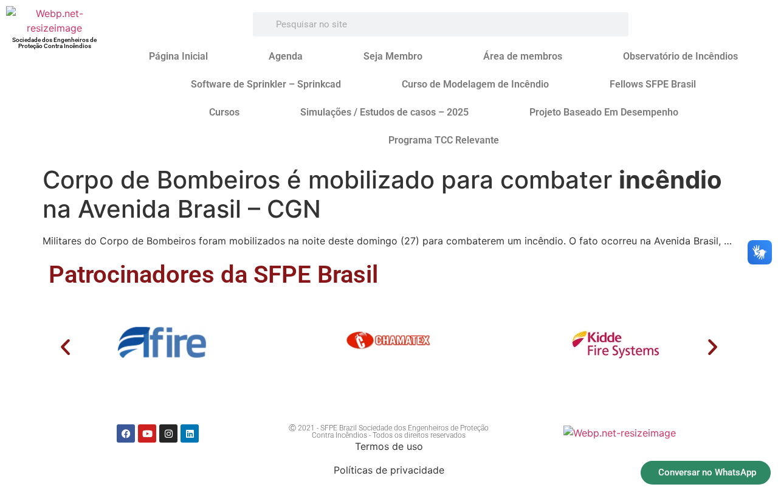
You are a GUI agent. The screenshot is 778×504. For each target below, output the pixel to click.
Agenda (286, 56)
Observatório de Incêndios (680, 56)
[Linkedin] (190, 433)
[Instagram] (168, 433)
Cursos (224, 112)
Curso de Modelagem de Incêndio (475, 84)
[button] (65, 346)
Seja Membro (392, 56)
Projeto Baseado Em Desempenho (603, 112)
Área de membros (522, 56)
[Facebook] (126, 433)
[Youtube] (147, 433)
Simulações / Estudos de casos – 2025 (384, 112)
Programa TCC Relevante (443, 140)
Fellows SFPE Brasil (653, 84)
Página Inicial (178, 56)
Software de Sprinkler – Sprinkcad (266, 84)
